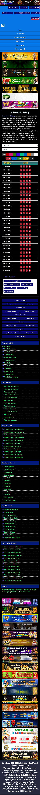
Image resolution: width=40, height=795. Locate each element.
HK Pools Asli (26, 791)
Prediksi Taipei (8, 371)
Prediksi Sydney (9, 354)
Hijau (20, 158)
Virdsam (4, 589)
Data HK (29, 773)
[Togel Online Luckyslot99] (20, 691)
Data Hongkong (9, 469)
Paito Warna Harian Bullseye (12, 558)
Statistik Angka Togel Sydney (13, 435)
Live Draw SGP (18, 779)
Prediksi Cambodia (10, 357)
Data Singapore (9, 466)
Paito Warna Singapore (11, 386)
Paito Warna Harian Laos (11, 566)
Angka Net (16, 768)
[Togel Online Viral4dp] (20, 105)
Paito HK (17, 13)
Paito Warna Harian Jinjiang (12, 284)
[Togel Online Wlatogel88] (20, 659)
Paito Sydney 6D (13, 7)
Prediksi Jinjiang (8, 291)
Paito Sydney (35, 13)
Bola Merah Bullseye (10, 521)
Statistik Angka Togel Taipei (12, 452)
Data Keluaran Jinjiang (10, 281)
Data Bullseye (8, 478)
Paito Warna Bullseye (10, 397)
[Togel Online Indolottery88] (20, 723)
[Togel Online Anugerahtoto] (20, 715)
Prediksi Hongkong (10, 352)
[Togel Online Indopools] (20, 740)
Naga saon (19, 589)
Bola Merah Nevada (10, 535)
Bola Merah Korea (9, 526)
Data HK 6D (7, 495)
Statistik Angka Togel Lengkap (13, 457)
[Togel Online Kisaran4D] (20, 80)
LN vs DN (20, 329)
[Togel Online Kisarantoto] (20, 89)
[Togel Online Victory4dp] (20, 618)
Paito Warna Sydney (10, 392)
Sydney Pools (12, 782)
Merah (8, 158)
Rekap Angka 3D (30, 311)
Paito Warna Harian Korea (12, 564)
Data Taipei (7, 489)
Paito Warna (20, 41)
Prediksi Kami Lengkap (11, 377)
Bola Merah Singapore (11, 509)
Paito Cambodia (7, 13)
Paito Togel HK (6, 346)
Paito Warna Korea (10, 403)
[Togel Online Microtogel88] (20, 602)
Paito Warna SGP (17, 773)
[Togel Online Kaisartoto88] (20, 675)
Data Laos (7, 486)
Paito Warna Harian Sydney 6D (13, 578)
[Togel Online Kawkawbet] (20, 626)
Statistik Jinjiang (22, 288)
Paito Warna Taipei (10, 409)
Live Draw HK (20, 34)
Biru (14, 158)
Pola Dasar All (30, 318)
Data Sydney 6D (9, 497)
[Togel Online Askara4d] (20, 642)
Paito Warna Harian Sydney (12, 552)
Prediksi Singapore (10, 349)
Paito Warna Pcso (9, 400)
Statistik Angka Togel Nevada (13, 454)
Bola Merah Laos (9, 529)
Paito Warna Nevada (10, 411)
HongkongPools (10, 784)
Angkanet (30, 779)
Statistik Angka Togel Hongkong (14, 432)
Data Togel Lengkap (10, 500)
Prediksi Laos (8, 368)
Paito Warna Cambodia (11, 395)
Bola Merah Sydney (10, 515)
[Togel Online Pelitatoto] (20, 97)
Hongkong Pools (25, 592)
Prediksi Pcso (8, 363)
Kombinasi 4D (12, 333)
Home (20, 30)
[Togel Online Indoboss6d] (20, 610)
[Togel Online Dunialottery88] (20, 707)
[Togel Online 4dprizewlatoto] (20, 667)
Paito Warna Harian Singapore (13, 547)
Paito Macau (35, 18)
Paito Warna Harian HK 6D (12, 575)
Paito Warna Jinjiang (24, 281)
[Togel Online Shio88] (20, 748)
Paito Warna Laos (9, 406)
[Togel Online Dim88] (20, 64)
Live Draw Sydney (20, 37)
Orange (26, 158)
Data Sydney (8, 472)
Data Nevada (8, 492)
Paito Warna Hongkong (11, 389)
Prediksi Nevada (9, 374)
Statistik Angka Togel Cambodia (14, 437)
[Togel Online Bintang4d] (20, 651)
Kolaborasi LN (30, 333)
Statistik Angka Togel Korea (12, 446)
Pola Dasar (21, 322)
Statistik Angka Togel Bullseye (13, 440)
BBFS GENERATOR (21, 300)
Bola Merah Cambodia (11, 518)
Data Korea (7, 483)
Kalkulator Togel (20, 336)
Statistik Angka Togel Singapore (14, 429)
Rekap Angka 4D (11, 318)
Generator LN (12, 304)
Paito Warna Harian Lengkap (12, 580)
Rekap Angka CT (11, 311)
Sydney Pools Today (13, 592)
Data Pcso (7, 481)
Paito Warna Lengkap (10, 420)
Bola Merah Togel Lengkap (12, 537)
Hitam (31, 158)
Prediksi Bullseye (9, 360)
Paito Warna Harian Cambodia (13, 555)
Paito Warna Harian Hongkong (13, 550)
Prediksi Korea (8, 366)
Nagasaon (11, 589)
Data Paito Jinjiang (27, 284)
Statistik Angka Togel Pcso (12, 443)
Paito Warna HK (29, 768)
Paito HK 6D (25, 13)
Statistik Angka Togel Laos (12, 449)
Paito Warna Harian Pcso (11, 561)
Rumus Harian (30, 304)
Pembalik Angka (11, 325)
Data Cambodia (34, 7)
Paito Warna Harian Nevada (12, 572)
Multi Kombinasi (30, 325)
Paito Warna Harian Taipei (12, 569)
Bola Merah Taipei (9, 532)
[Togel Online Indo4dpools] (20, 683)
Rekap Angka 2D (21, 315)
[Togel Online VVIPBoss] (20, 56)
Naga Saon (19, 770)
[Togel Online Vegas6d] (20, 634)
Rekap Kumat (21, 307)
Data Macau (24, 7)
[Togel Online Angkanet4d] (20, 732)
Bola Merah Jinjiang (20, 112)
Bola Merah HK (8, 512)
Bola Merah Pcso (9, 523)
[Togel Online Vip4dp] (20, 699)
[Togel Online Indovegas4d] (20, 756)
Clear (4, 154)
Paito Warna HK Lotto (18, 786)
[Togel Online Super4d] (20, 72)
